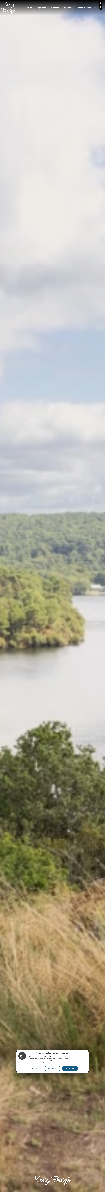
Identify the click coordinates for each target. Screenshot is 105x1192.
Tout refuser (35, 1068)
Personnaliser (52, 1068)
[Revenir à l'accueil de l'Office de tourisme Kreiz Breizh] (8, 7)
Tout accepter (70, 1068)
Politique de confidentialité (52, 1063)
